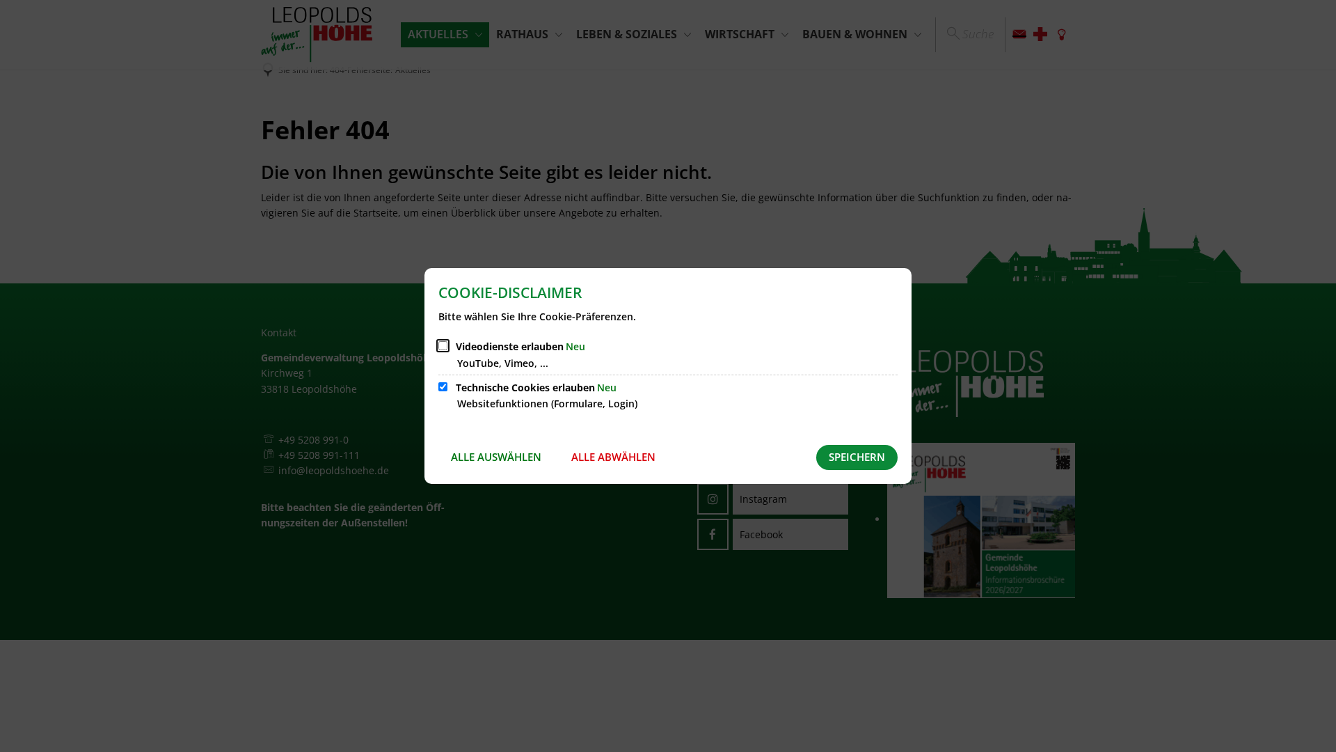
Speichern (857, 457)
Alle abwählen (613, 457)
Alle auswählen (496, 457)
